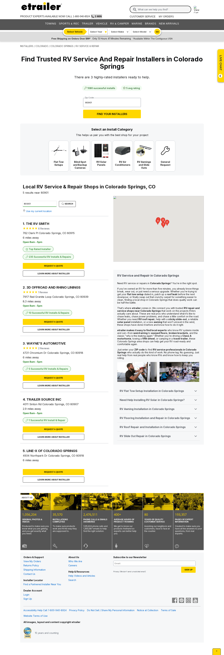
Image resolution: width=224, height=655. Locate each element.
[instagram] (188, 601)
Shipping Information (34, 569)
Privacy (116, 572)
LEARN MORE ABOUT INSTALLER (54, 273)
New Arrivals (169, 23)
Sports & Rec (69, 23)
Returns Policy (31, 565)
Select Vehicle (75, 31)
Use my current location (39, 211)
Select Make (117, 31)
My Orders (166, 16)
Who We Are (75, 561)
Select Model (139, 31)
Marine (137, 23)
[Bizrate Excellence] (27, 633)
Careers (72, 565)
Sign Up (27, 598)
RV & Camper (119, 23)
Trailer (87, 23)
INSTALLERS (26, 46)
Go (157, 32)
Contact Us (29, 574)
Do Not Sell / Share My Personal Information (110, 610)
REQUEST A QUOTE (53, 266)
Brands (150, 23)
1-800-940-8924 (81, 16)
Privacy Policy (76, 610)
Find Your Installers (112, 114)
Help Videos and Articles (81, 575)
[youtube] (195, 601)
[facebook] (174, 601)
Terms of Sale (168, 610)
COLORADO (41, 46)
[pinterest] (181, 601)
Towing (50, 23)
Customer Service (142, 16)
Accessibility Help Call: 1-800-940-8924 (45, 610)
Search (68, 204)
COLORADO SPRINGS (61, 46)
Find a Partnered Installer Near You (42, 584)
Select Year (96, 31)
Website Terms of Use (35, 615)
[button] (163, 225)
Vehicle (102, 23)
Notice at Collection (147, 610)
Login (26, 594)
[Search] (134, 9)
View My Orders (32, 561)
